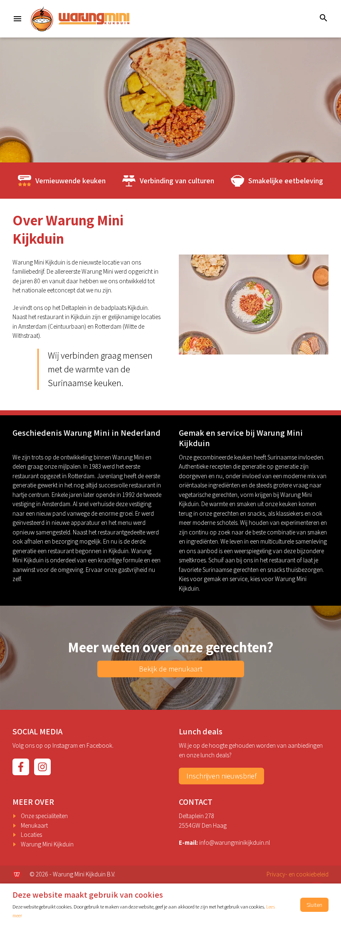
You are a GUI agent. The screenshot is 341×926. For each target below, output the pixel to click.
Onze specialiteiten (44, 816)
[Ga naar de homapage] (80, 18)
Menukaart (34, 825)
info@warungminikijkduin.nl (234, 842)
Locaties (31, 835)
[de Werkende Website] (16, 874)
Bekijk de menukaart (171, 669)
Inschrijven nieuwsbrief (221, 776)
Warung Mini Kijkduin (47, 844)
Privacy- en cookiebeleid (298, 874)
